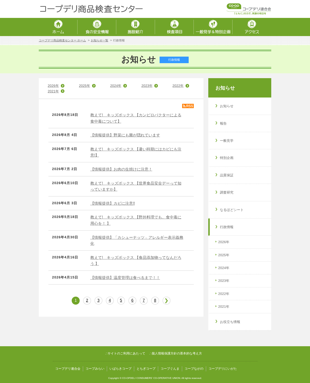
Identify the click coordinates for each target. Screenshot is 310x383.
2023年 (147, 86)
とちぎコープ (146, 368)
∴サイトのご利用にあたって (125, 353)
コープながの (194, 368)
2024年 (115, 86)
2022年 (178, 86)
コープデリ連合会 (67, 368)
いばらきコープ (120, 368)
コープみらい (94, 368)
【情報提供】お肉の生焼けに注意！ (121, 169)
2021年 (53, 91)
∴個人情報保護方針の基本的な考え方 (175, 353)
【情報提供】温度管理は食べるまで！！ (125, 278)
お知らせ (225, 87)
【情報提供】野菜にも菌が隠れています (125, 135)
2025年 (84, 86)
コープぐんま (170, 368)
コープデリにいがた (223, 368)
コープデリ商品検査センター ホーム (62, 40)
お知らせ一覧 (99, 40)
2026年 (53, 86)
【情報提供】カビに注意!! (112, 203)
